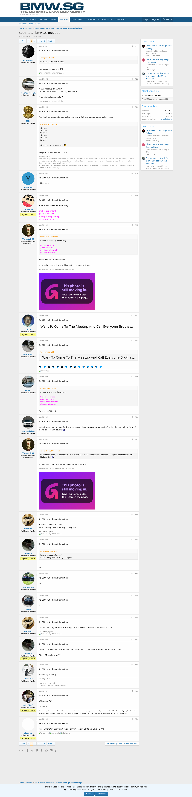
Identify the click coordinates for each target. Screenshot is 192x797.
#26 (136, 225)
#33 (136, 539)
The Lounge (150, 69)
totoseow (24, 36)
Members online (150, 90)
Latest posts (148, 41)
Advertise (120, 19)
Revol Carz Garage (153, 56)
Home (53, 19)
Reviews (43, 19)
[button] (84, 19)
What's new (77, 19)
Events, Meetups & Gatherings (157, 84)
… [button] (41, 41)
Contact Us (107, 19)
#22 (136, 79)
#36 (136, 617)
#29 (136, 376)
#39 (136, 691)
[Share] (132, 46)
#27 (136, 315)
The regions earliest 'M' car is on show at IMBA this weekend (158, 76)
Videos (33, 19)
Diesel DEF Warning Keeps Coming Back (157, 60)
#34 (136, 573)
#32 (136, 515)
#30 (136, 417)
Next (50, 41)
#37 (136, 640)
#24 (136, 173)
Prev (23, 41)
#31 (136, 439)
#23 (136, 107)
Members (92, 19)
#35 (136, 595)
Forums (64, 19)
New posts (23, 24)
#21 (136, 46)
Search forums (34, 24)
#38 (136, 665)
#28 (136, 340)
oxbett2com (166, 119)
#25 (136, 195)
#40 (136, 719)
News (23, 19)
